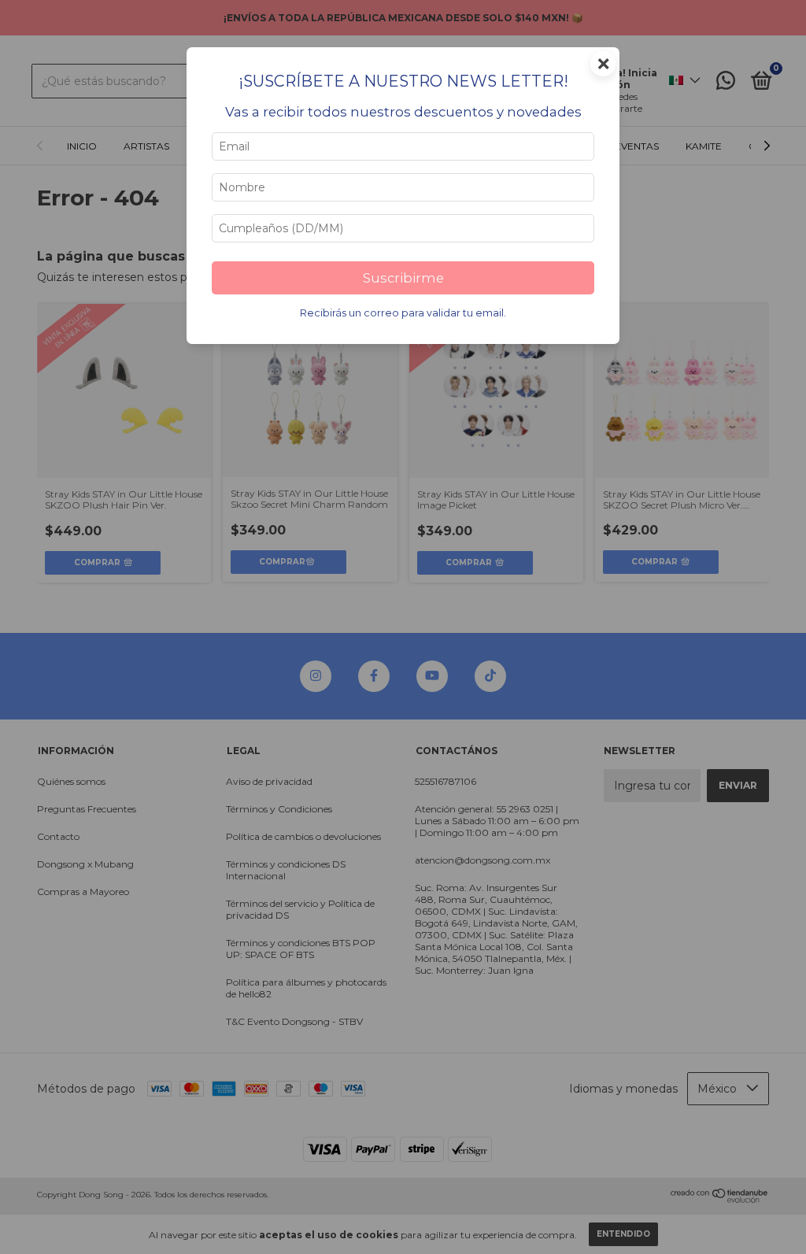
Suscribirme (403, 278)
